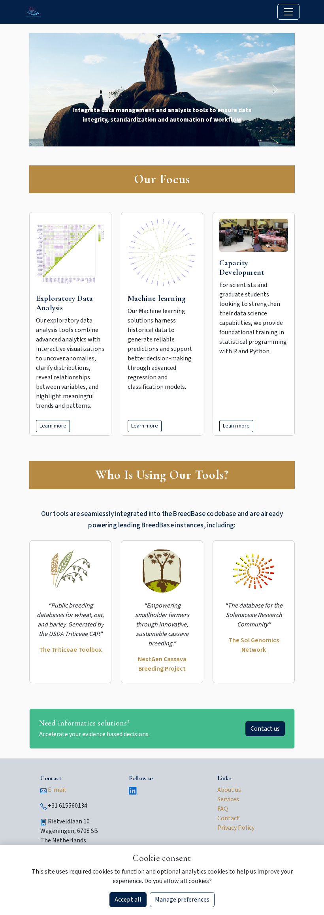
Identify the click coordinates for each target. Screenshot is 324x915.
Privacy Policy (235, 827)
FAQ (222, 808)
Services (228, 799)
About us (229, 790)
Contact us (265, 728)
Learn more (53, 426)
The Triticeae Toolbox (70, 649)
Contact (228, 818)
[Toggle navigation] (288, 12)
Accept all (128, 899)
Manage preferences (182, 899)
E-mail (57, 790)
